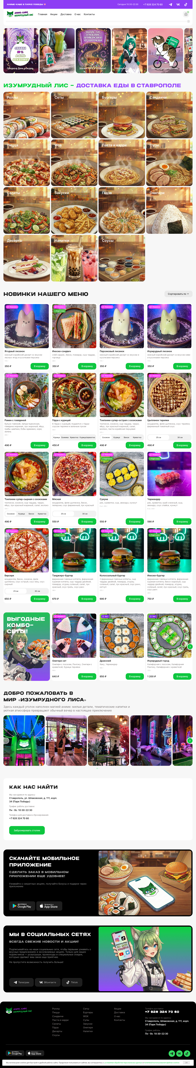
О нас (77, 14)
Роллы (56, 1008)
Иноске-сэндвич (61, 351)
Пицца (56, 1012)
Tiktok (74, 982)
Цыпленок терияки (158, 420)
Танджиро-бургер (62, 575)
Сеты (86, 1008)
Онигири (88, 1027)
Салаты (56, 1023)
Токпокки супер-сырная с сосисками (26, 499)
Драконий (105, 660)
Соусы (56, 1035)
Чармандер (153, 499)
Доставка (66, 14)
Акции (53, 14)
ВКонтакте (50, 982)
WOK (86, 1016)
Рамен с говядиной (15, 420)
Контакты (89, 14)
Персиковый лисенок (112, 351)
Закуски (87, 1023)
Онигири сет (59, 660)
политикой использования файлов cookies (161, 1063)
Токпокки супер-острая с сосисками (121, 420)
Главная (42, 14)
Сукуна (104, 499)
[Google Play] (22, 906)
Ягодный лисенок (15, 351)
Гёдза (55, 1027)
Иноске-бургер (156, 575)
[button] (54, 646)
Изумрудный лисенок (159, 351)
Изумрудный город (158, 660)
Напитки (88, 1031)
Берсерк (9, 575)
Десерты (57, 1031)
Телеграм (23, 982)
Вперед (190, 646)
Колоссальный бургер (112, 575)
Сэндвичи (57, 1016)
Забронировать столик (27, 830)
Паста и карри (60, 1020)
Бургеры (88, 1012)
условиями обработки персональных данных (123, 1063)
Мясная (56, 499)
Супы (86, 1020)
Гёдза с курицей (61, 420)
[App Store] (49, 906)
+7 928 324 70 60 (153, 4)
